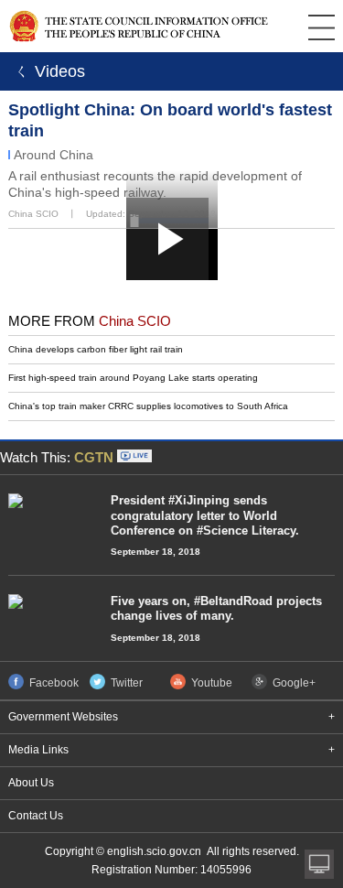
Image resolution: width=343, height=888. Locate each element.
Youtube (211, 683)
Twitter (127, 683)
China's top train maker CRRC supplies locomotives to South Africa (148, 406)
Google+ (294, 683)
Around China (53, 154)
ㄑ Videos (47, 71)
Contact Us (35, 815)
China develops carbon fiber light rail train (95, 349)
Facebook (54, 683)
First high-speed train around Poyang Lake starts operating (133, 378)
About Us (31, 782)
